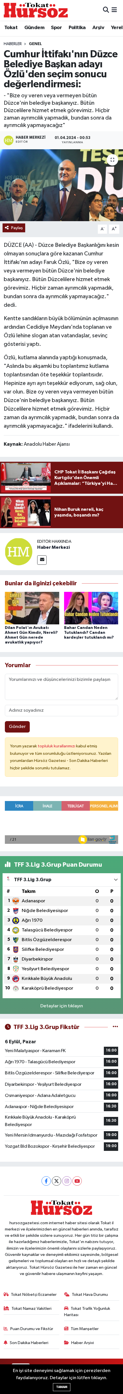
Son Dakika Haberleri (29, 1343)
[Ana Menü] (114, 10)
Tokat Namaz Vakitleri (31, 1308)
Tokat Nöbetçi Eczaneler (34, 1294)
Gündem (34, 27)
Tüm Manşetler (85, 1329)
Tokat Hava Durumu (90, 1294)
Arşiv (98, 27)
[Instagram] (67, 1181)
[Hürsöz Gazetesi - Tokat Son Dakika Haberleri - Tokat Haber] (36, 10)
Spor (56, 27)
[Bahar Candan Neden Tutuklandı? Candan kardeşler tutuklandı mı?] (91, 608)
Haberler (13, 44)
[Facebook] (46, 1181)
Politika (77, 27)
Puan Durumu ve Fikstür (31, 1329)
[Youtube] (77, 1181)
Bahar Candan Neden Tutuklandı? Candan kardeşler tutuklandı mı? (89, 632)
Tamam (61, 1387)
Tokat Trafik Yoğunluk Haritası (87, 1311)
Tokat (10, 27)
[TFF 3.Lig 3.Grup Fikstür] (115, 1027)
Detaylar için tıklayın (61, 1006)
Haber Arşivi (82, 1343)
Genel (35, 44)
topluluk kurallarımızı (57, 746)
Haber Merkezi (53, 547)
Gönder (17, 726)
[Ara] (106, 10)
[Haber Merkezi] (18, 551)
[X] (56, 1181)
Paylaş (17, 228)
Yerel (117, 27)
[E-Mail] (42, 560)
